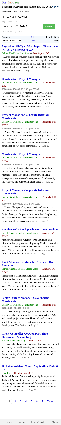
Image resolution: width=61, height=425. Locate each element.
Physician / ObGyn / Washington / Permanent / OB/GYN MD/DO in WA (30, 48)
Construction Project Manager (21, 79)
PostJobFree (8, 422)
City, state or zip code (12, 31)
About (22, 422)
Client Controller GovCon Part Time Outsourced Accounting (25, 335)
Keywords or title (9, 21)
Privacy (54, 422)
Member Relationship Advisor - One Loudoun (30, 229)
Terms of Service (38, 422)
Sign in (55, 6)
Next (50, 401)
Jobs (14, 11)
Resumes (24, 11)
